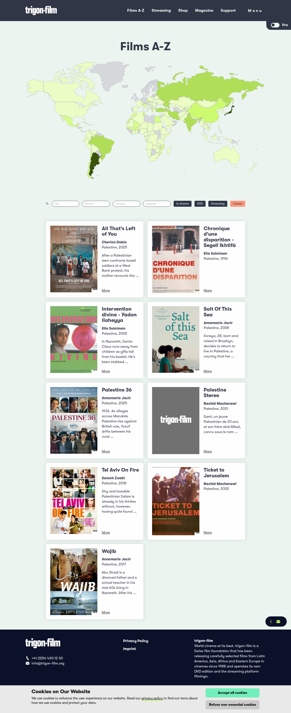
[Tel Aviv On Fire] (74, 501)
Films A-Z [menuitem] (135, 10)
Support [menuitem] (228, 10)
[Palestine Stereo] (175, 420)
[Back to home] (56, 10)
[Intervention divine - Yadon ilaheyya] (74, 340)
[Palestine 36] (74, 420)
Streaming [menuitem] (161, 10)
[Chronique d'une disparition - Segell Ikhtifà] (175, 259)
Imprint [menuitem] (129, 649)
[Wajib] (74, 581)
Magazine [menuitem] (204, 10)
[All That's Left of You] (74, 259)
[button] (198, 121)
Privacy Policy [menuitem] (135, 641)
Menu (255, 12)
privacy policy (152, 698)
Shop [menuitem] (183, 10)
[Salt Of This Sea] (175, 340)
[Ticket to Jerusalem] (175, 501)
